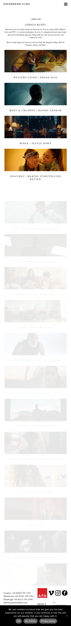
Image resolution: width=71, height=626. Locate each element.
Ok (18, 621)
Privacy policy (48, 621)
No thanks (30, 621)
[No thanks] (67, 615)
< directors (35, 19)
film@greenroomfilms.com (15, 602)
